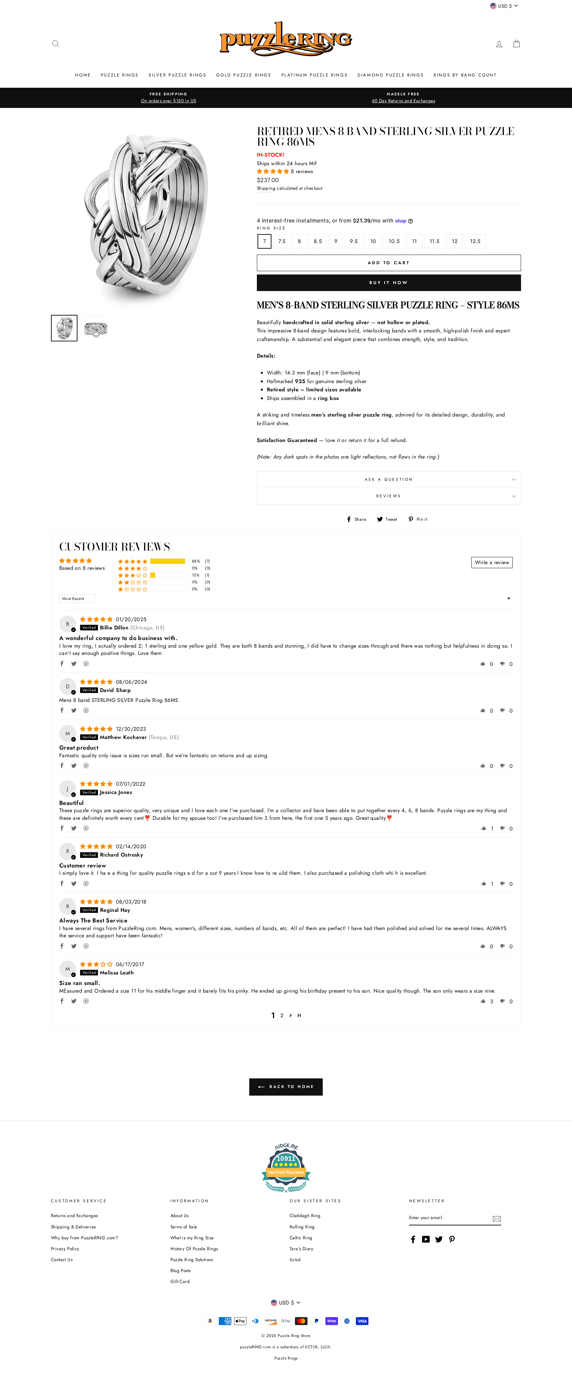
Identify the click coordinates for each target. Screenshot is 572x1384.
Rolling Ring (302, 1226)
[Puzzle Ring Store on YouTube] (426, 1239)
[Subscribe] (497, 1218)
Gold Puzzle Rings (243, 75)
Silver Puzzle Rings (177, 75)
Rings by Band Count (465, 75)
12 (454, 241)
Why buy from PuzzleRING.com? (84, 1237)
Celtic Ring (301, 1237)
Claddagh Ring (305, 1215)
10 (373, 241)
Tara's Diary (301, 1248)
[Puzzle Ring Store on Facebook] (413, 1239)
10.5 (394, 241)
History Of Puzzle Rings (194, 1248)
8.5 (318, 241)
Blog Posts (180, 1270)
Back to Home (290, 1086)
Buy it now (388, 282)
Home (83, 75)
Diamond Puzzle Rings (391, 75)
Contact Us (61, 1259)
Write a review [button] (492, 562)
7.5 (281, 241)
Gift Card (180, 1281)
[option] (168, 97)
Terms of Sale (183, 1226)
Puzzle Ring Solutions (191, 1259)
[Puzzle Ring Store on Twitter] (439, 1239)
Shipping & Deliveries (73, 1226)
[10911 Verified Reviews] (286, 1194)
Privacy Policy (65, 1248)
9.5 (354, 241)
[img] (97, 619)
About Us (179, 1215)
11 (414, 241)
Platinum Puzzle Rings (314, 75)
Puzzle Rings (120, 75)
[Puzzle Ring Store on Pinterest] (452, 1239)
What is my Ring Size (192, 1237)
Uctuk (295, 1259)
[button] (274, 171)
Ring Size (271, 228)
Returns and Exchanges (74, 1215)
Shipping (266, 188)
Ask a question (389, 479)
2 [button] (281, 1015)
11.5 (435, 241)
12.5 (475, 241)
